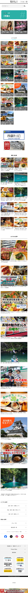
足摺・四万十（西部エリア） (17, 505)
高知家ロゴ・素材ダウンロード (16, 546)
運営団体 (18, 552)
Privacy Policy (18, 549)
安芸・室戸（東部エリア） (17, 514)
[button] (24, 6)
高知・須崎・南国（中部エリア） (16, 509)
